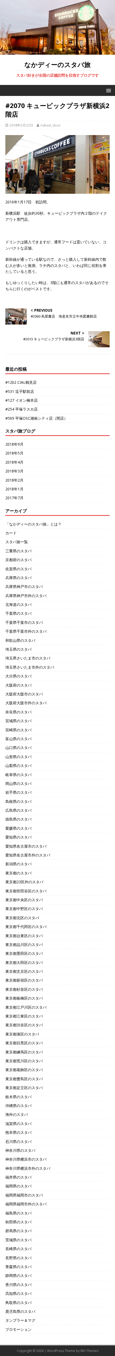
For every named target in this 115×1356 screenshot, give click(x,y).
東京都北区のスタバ (22, 917)
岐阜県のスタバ (18, 774)
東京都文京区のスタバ (24, 971)
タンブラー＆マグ (20, 1320)
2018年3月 (14, 471)
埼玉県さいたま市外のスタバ (29, 667)
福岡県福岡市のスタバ (24, 1195)
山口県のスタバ (18, 747)
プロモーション (18, 1329)
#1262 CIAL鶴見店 (21, 382)
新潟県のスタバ (18, 863)
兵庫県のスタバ (18, 577)
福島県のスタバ (18, 1213)
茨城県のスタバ (18, 1239)
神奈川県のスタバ (20, 1150)
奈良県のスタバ (18, 711)
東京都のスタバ (18, 873)
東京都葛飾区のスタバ (24, 1069)
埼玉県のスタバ (18, 649)
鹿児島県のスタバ (20, 1311)
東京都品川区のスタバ (24, 944)
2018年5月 (14, 453)
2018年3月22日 (21, 125)
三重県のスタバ (18, 550)
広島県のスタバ (18, 810)
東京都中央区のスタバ (24, 899)
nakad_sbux (50, 125)
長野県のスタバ (18, 1257)
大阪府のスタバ (18, 685)
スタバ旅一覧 (16, 541)
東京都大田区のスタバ (24, 962)
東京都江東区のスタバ (24, 1016)
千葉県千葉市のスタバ (24, 622)
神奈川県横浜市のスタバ (26, 1159)
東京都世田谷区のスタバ (26, 890)
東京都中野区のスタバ (24, 908)
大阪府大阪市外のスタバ (26, 702)
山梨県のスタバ (18, 765)
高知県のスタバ (18, 1293)
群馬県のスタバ (18, 1230)
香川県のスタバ (18, 1284)
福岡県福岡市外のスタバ (26, 1203)
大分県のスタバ (18, 676)
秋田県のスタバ (18, 1221)
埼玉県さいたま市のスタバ (27, 658)
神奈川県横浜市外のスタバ (27, 1168)
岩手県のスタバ (18, 792)
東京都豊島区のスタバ (24, 1078)
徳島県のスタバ (18, 819)
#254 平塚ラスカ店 (21, 409)
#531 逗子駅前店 (19, 391)
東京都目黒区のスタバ (24, 1042)
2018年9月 (14, 444)
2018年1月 (14, 488)
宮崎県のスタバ (18, 729)
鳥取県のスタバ (18, 1302)
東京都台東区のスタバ (24, 935)
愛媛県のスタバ (18, 828)
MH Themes (89, 1350)
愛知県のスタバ (18, 837)
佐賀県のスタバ (18, 568)
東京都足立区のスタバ (24, 1087)
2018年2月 (14, 480)
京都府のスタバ (18, 559)
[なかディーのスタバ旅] (57, 51)
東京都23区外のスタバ (24, 881)
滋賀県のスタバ (18, 1123)
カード (11, 532)
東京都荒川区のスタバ (24, 1060)
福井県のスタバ (18, 1177)
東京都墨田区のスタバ (24, 953)
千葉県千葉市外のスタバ (26, 631)
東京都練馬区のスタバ (24, 1052)
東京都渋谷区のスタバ (24, 1024)
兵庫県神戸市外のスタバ (26, 595)
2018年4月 (14, 462)
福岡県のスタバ (18, 1186)
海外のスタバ (16, 1114)
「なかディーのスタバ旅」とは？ (33, 524)
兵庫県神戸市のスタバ (24, 586)
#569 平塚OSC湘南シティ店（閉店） (36, 418)
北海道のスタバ (18, 604)
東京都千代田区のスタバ (26, 926)
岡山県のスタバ (18, 783)
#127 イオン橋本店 (21, 400)
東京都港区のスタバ (22, 1034)
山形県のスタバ (18, 756)
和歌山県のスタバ (20, 640)
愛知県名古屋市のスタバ (26, 846)
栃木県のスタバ (18, 1096)
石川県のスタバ (18, 1141)
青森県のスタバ (18, 1266)
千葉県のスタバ (18, 613)
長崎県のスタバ (18, 1248)
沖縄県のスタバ (18, 1105)
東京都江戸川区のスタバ (26, 1007)
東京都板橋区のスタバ (24, 998)
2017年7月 (14, 497)
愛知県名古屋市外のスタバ (27, 855)
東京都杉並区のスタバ (24, 989)
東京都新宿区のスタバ (24, 980)
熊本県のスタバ (18, 1132)
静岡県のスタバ (18, 1275)
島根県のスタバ (18, 801)
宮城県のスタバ (18, 720)
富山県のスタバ (18, 738)
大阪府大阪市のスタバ (24, 693)
